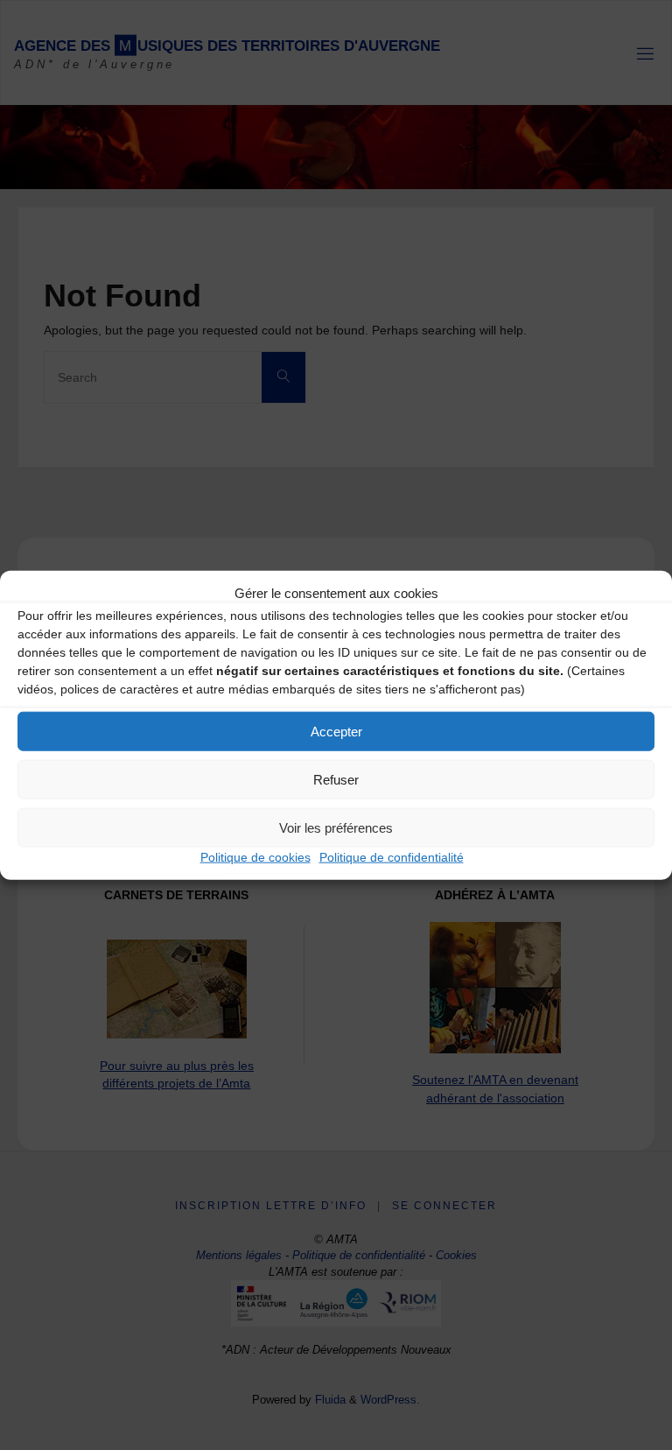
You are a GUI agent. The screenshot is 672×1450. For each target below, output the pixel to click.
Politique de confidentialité (391, 857)
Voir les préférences (336, 827)
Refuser (336, 778)
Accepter (336, 730)
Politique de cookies (255, 857)
